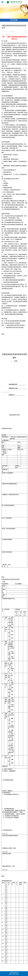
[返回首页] (13, 2)
